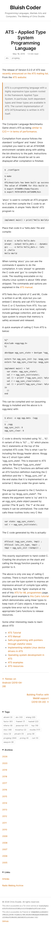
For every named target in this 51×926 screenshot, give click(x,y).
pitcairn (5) (19, 734)
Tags (7, 712)
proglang (16, 58)
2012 (4, 816)
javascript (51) (22, 726)
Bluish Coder (25, 7)
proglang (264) (10, 738)
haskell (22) (33, 721)
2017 (4, 783)
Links (7, 872)
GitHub (5, 921)
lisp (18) (34, 726)
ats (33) (19, 717)
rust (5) (35, 738)
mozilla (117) (35, 730)
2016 (4, 789)
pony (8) (31, 734)
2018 (4, 776)
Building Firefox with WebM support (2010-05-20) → (38, 698)
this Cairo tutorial (39, 596)
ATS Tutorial (14, 632)
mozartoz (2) (20, 730)
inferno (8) (8, 726)
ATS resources (15, 666)
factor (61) (8, 721)
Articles (5, 879)
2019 (4, 770)
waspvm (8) (9, 742)
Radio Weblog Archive (12, 885)
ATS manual (26, 287)
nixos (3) (7, 734)
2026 (4, 756)
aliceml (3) (8, 717)
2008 (4, 843)
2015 (4, 796)
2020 (4, 763)
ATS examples (15, 662)
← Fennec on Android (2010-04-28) (12, 682)
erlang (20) (30, 717)
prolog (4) (24, 738)
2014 (4, 803)
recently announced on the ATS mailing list (25, 73)
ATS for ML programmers (28, 592)
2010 (4, 829)
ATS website (19, 77)
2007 (4, 849)
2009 (4, 836)
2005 (4, 862)
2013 (4, 809)
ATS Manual (14, 636)
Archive (9, 750)
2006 (4, 856)
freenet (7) (20, 721)
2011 (4, 823)
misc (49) (8, 730)
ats (7, 58)
